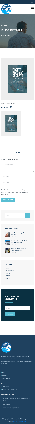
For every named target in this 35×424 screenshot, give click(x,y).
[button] (32, 8)
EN (32, 2)
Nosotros (5, 375)
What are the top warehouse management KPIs (19, 249)
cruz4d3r (13, 103)
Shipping (8, 278)
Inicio (3, 35)
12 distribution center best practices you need (19, 241)
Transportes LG (10, 281)
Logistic (8, 275)
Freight (8, 273)
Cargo (7, 268)
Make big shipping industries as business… (20, 233)
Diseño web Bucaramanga (20, 421)
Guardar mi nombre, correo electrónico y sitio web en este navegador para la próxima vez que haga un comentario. (16, 192)
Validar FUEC (5, 387)
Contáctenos (6, 378)
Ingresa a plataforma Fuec (9, 389)
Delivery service (10, 270)
